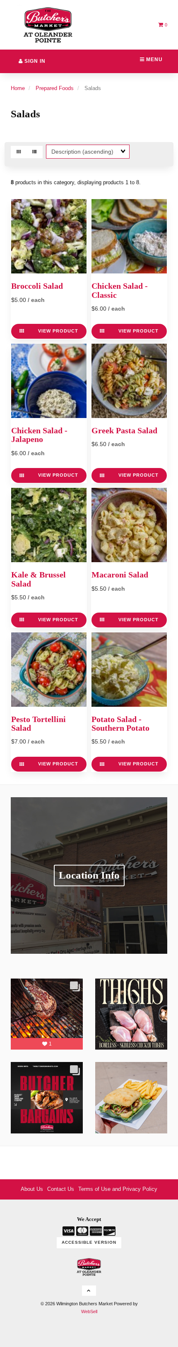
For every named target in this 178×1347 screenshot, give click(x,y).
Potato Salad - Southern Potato (120, 723)
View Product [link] (58, 330)
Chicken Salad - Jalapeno (39, 435)
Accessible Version (89, 1242)
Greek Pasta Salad (124, 430)
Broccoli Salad (37, 286)
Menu (153, 59)
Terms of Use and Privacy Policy (117, 1189)
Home (18, 88)
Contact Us (60, 1189)
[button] (162, 24)
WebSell (89, 1311)
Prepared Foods (55, 88)
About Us (32, 1189)
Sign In (34, 61)
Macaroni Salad (119, 574)
